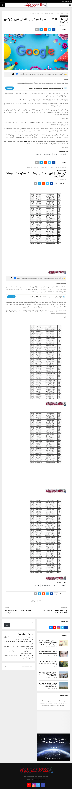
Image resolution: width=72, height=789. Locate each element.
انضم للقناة (9, 88)
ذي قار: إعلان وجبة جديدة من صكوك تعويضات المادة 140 (55, 700)
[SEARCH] (6, 755)
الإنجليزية (24, 141)
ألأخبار (66, 16)
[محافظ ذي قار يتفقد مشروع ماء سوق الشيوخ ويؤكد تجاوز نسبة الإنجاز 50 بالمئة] (63, 764)
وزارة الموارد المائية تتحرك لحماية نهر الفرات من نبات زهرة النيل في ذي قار (48, 752)
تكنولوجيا (62, 16)
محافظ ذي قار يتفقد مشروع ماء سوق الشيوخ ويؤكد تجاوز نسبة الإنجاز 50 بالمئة (48, 763)
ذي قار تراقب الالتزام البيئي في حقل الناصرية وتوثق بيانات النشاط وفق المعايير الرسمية (48, 774)
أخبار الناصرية (63, 170)
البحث (32, 711)
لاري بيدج (34, 122)
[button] (36, 363)
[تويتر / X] (13, 74)
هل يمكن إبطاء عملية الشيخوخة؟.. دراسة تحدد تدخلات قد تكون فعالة (48, 741)
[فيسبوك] (17, 74)
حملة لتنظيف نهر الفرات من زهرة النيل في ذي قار (17, 700)
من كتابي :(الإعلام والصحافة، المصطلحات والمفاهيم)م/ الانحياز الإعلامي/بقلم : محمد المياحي (48, 731)
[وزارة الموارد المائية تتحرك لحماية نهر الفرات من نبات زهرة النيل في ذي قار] (63, 753)
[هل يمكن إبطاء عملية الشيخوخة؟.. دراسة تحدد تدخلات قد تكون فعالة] (63, 743)
